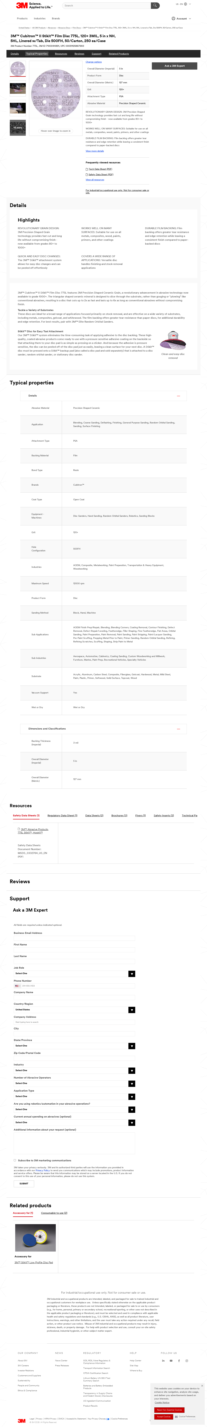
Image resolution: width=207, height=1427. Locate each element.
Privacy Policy (43, 1170)
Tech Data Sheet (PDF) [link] (100, 169)
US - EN (179, 4)
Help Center (135, 1361)
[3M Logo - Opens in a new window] (34, 5)
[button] (185, 1416)
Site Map (134, 1366)
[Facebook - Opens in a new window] (179, 1360)
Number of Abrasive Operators (32, 1078)
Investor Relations (26, 1371)
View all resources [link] (95, 180)
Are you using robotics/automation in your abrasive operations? (52, 1104)
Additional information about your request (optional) (45, 1130)
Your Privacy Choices (96, 1419)
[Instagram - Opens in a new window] (186, 1360)
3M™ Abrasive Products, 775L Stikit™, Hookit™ (33, 831)
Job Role (19, 968)
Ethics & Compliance (27, 1391)
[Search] (155, 5)
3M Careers (23, 1366)
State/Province (23, 1040)
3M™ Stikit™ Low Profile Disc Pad (34, 1262)
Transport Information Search (96, 1368)
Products (22, 18)
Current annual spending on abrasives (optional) (42, 1117)
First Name (20, 944)
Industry (19, 1065)
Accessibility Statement (76, 1419)
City (16, 1028)
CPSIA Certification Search (95, 1373)
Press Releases (62, 1366)
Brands (56, 18)
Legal (32, 1419)
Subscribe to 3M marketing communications (44, 1160)
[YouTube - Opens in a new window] (171, 1360)
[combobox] (17, 986)
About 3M (22, 1361)
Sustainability (24, 1381)
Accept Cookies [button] (163, 1417)
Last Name (20, 956)
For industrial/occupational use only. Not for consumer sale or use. (117, 191)
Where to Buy (136, 1371)
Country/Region (23, 1004)
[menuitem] (15, 54)
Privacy (39, 1419)
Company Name (23, 992)
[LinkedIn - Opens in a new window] (163, 1360)
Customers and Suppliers (29, 1376)
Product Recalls (90, 1406)
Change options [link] (94, 62)
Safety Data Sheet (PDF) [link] (101, 175)
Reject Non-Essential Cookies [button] (169, 1410)
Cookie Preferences (119, 1419)
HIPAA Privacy (50, 1419)
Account (181, 19)
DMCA (61, 1419)
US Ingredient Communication (97, 1401)
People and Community (28, 1386)
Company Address (25, 1017)
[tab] (26, 815)
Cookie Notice (162, 1403)
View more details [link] (95, 151)
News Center (61, 1361)
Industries (39, 18)
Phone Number (23, 981)
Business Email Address (28, 933)
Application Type (24, 1091)
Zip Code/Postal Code (27, 1053)
